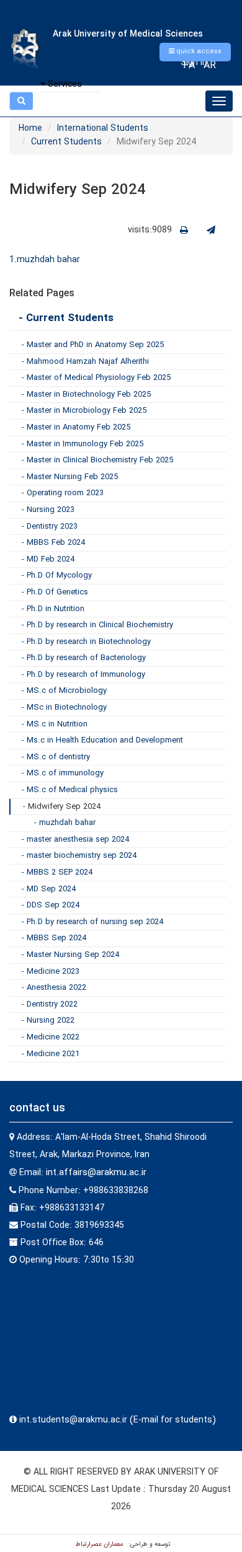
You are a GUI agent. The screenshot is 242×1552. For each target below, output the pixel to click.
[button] (195, 52)
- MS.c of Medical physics (70, 789)
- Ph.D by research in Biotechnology (86, 641)
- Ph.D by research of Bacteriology (84, 657)
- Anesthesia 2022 (54, 987)
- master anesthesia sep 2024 (75, 839)
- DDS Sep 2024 (50, 905)
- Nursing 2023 (48, 509)
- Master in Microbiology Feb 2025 (84, 410)
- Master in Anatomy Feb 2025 (76, 427)
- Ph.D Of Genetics (55, 592)
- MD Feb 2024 (48, 559)
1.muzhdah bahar (44, 260)
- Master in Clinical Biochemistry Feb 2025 (97, 460)
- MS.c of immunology (63, 773)
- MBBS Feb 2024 (53, 542)
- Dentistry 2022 (50, 1004)
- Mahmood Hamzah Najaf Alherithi (85, 361)
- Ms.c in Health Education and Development (102, 740)
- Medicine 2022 (50, 1037)
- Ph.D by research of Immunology (83, 674)
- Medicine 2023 (50, 971)
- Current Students (66, 318)
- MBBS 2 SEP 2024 (57, 872)
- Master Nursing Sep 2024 (70, 954)
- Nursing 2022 (48, 1020)
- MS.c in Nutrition (54, 724)
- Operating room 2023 (63, 493)
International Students (102, 128)
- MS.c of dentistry (56, 757)
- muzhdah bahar (65, 822)
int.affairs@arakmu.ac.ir (96, 1172)
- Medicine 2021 (50, 1053)
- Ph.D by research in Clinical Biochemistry (97, 625)
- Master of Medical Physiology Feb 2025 (96, 377)
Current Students (66, 142)
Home (30, 128)
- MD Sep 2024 (49, 889)
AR (210, 65)
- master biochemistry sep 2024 (79, 855)
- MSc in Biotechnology (64, 707)
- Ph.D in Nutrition (53, 608)
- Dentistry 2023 (50, 526)
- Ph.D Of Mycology (57, 575)
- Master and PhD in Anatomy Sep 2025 (93, 344)
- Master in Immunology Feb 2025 (82, 444)
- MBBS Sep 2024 (54, 938)
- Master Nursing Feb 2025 (70, 476)
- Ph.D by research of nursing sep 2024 (92, 921)
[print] (184, 230)
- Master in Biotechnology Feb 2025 (86, 394)
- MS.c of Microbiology (64, 690)
